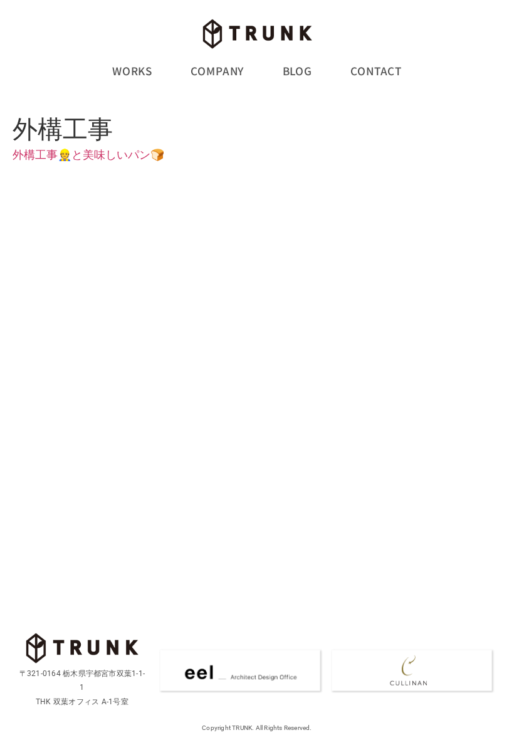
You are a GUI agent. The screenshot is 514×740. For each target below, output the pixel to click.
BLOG (297, 70)
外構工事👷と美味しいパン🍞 (88, 154)
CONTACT (376, 70)
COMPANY (217, 70)
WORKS (132, 70)
